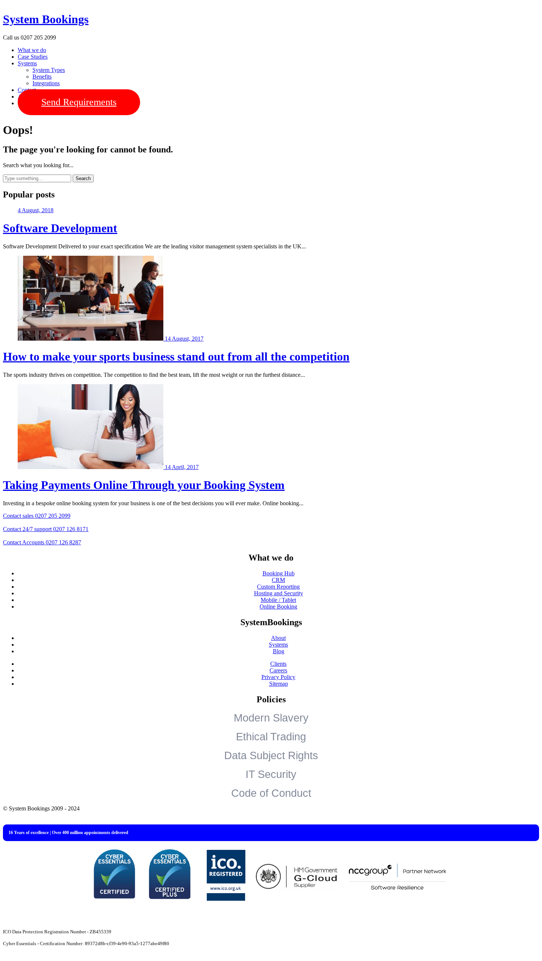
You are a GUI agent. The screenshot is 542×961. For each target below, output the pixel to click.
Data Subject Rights (271, 755)
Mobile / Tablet (278, 600)
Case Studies (33, 57)
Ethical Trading (271, 737)
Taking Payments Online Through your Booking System (144, 485)
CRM (278, 580)
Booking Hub (279, 573)
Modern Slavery (271, 718)
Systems (27, 63)
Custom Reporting (278, 586)
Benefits (42, 76)
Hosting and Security (278, 593)
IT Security (271, 774)
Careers (278, 670)
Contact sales (36, 516)
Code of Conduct (271, 793)
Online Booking (278, 606)
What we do (32, 50)
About (278, 638)
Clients (278, 664)
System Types (48, 70)
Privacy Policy (278, 677)
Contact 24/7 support (45, 529)
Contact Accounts (42, 542)
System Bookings (45, 19)
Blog (278, 651)
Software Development (60, 228)
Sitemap (278, 684)
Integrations (46, 83)
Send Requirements (79, 102)
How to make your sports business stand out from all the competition (176, 356)
